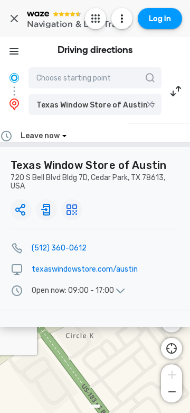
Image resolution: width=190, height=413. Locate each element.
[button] (95, 104)
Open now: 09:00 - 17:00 (73, 290)
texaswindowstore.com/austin (85, 269)
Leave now (40, 135)
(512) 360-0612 (59, 248)
